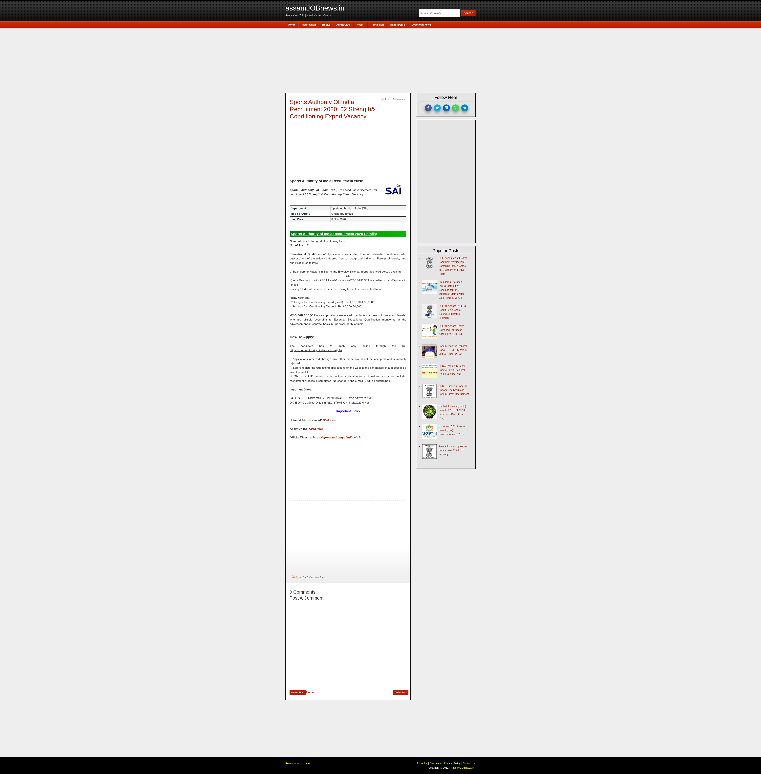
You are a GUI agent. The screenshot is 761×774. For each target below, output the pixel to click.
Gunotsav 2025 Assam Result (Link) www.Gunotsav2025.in (452, 430)
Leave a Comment (395, 99)
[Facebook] (428, 107)
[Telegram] (464, 107)
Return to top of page (297, 763)
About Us (422, 763)
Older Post (401, 692)
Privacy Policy (452, 763)
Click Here (330, 420)
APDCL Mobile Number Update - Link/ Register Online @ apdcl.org (452, 370)
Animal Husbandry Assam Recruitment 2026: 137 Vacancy (453, 450)
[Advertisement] (382, 60)
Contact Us (469, 763)
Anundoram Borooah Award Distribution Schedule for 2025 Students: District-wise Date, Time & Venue (452, 289)
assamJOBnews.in (314, 8)
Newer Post (297, 692)
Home (310, 692)
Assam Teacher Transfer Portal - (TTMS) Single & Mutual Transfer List (453, 349)
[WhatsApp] (455, 107)
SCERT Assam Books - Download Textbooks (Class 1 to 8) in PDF (452, 329)
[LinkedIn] (446, 107)
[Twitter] (437, 107)
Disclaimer (436, 763)
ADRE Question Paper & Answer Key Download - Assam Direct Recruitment (454, 390)
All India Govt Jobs (314, 577)
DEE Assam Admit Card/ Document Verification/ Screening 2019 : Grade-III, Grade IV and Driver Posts (453, 265)
